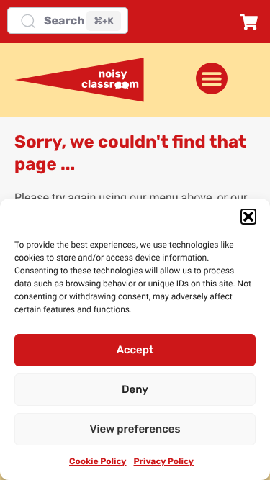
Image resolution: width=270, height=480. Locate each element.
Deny (135, 389)
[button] (248, 216)
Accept (135, 349)
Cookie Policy (97, 461)
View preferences (135, 428)
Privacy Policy (164, 461)
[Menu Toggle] (212, 78)
